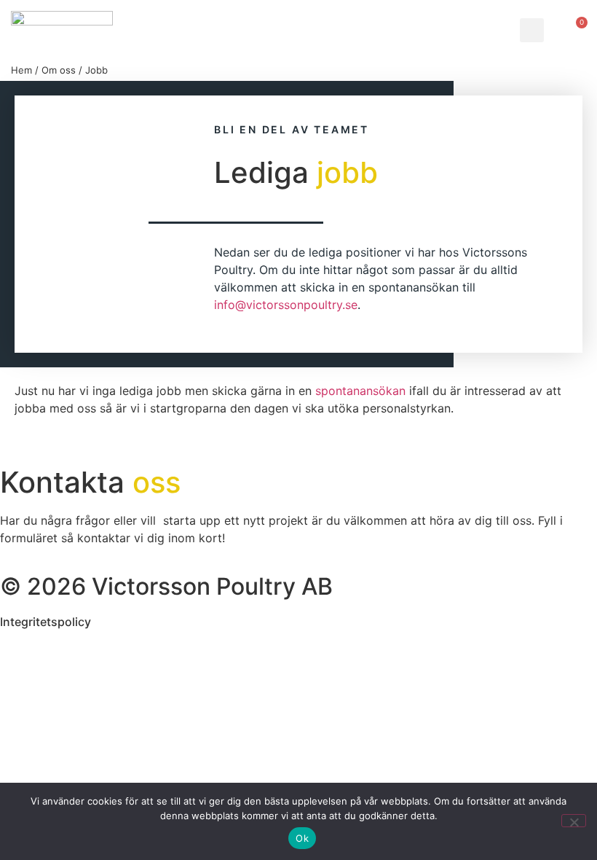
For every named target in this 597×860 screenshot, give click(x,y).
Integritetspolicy (45, 621)
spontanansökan (360, 390)
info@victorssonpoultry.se (285, 304)
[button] (532, 30)
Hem (21, 70)
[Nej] (573, 820)
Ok (302, 838)
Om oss (58, 70)
